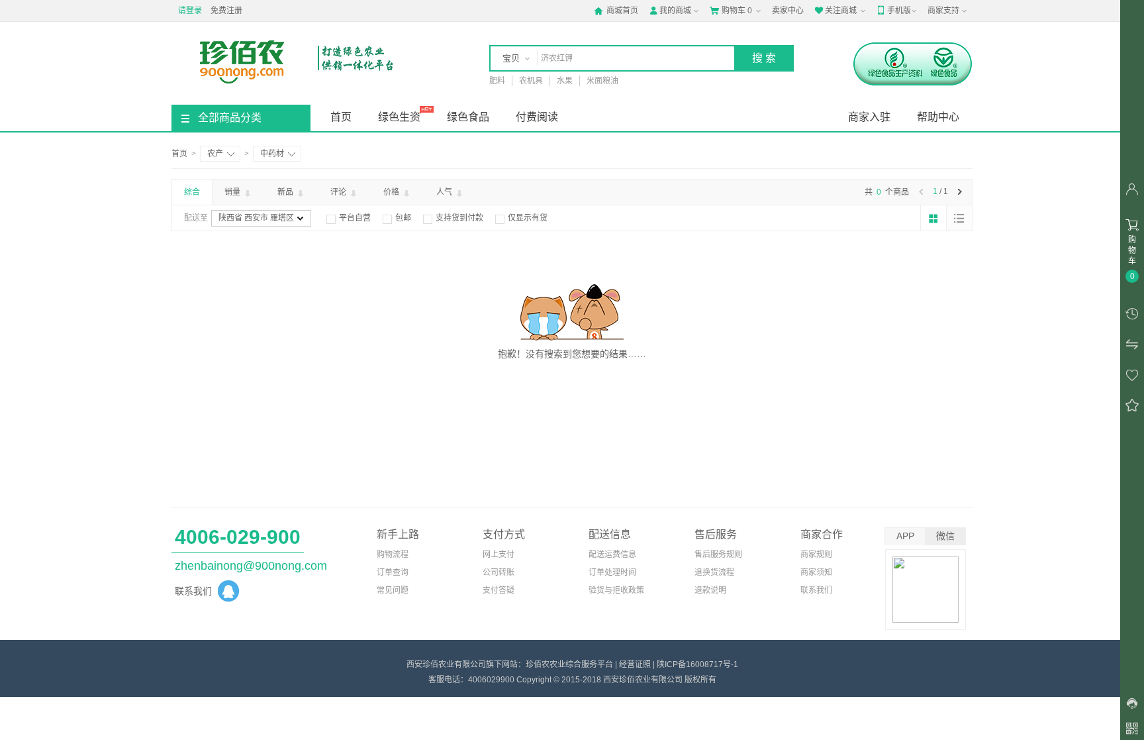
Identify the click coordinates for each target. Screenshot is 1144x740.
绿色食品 (468, 117)
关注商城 (835, 10)
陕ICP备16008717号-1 (697, 664)
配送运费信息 (612, 554)
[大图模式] (933, 218)
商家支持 (943, 10)
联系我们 (816, 590)
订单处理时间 (612, 572)
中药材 (272, 153)
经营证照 (635, 664)
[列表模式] (959, 218)
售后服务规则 (718, 554)
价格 (392, 192)
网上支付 (498, 554)
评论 (339, 192)
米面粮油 (602, 80)
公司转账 (498, 572)
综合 (192, 192)
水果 (565, 80)
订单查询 (392, 572)
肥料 (497, 80)
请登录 (190, 10)
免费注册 (226, 10)
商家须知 (816, 572)
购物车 (731, 10)
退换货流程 (714, 572)
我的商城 (670, 10)
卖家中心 (788, 10)
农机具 (531, 80)
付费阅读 (537, 117)
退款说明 (710, 590)
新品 (286, 192)
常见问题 (392, 590)
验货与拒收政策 (616, 590)
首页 (341, 117)
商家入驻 (869, 117)
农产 (215, 153)
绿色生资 (399, 117)
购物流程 (392, 554)
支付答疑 (498, 590)
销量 (233, 192)
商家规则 (816, 554)
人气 (445, 192)
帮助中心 (938, 117)
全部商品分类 (230, 117)
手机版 (894, 10)
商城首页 (616, 10)
